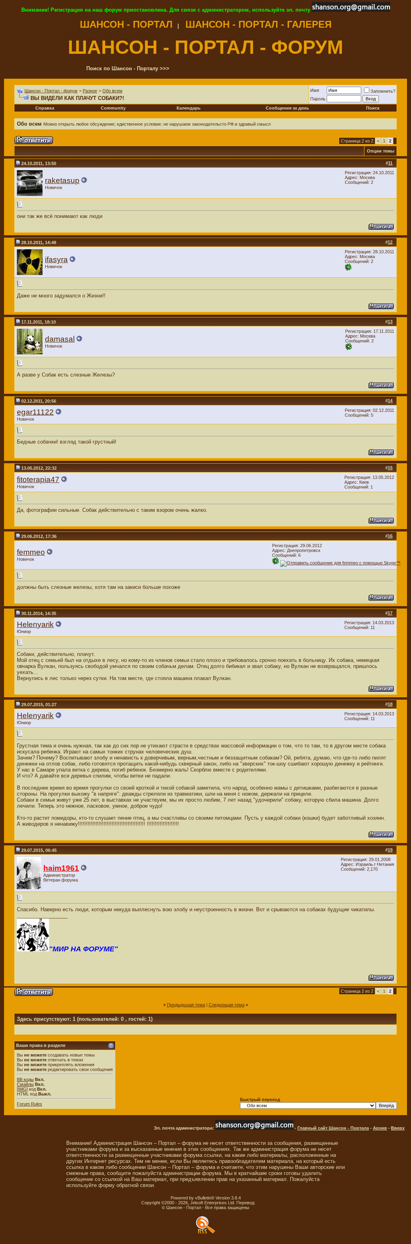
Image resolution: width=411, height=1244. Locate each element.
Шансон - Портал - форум (50, 90)
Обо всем (112, 90)
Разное (90, 90)
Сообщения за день (287, 108)
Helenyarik (35, 624)
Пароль (318, 98)
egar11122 (35, 412)
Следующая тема (226, 1004)
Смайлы (25, 1084)
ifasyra (56, 259)
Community (113, 108)
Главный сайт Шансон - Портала (333, 1128)
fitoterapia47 (38, 479)
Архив (380, 1128)
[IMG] (22, 1089)
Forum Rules (29, 1103)
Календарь (189, 108)
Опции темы (380, 151)
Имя (314, 90)
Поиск (373, 108)
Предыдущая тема (186, 1004)
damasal (60, 339)
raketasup (62, 180)
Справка (44, 108)
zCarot (263, 1202)
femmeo (31, 552)
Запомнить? (382, 91)
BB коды (25, 1079)
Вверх (398, 1128)
